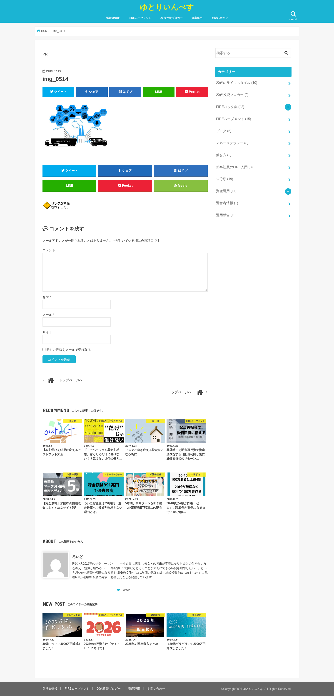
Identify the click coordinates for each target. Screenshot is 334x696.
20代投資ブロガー (171, 18)
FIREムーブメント (140, 18)
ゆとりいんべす (167, 6)
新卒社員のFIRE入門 (234, 167)
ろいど (77, 557)
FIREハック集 (230, 107)
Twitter (125, 590)
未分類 (224, 179)
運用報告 (226, 215)
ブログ (223, 131)
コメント (48, 250)
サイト (47, 332)
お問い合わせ (220, 18)
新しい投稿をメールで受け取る (68, 350)
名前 (46, 297)
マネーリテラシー (232, 143)
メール (48, 315)
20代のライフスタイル (236, 83)
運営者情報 (113, 18)
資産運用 (197, 18)
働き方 (223, 155)
